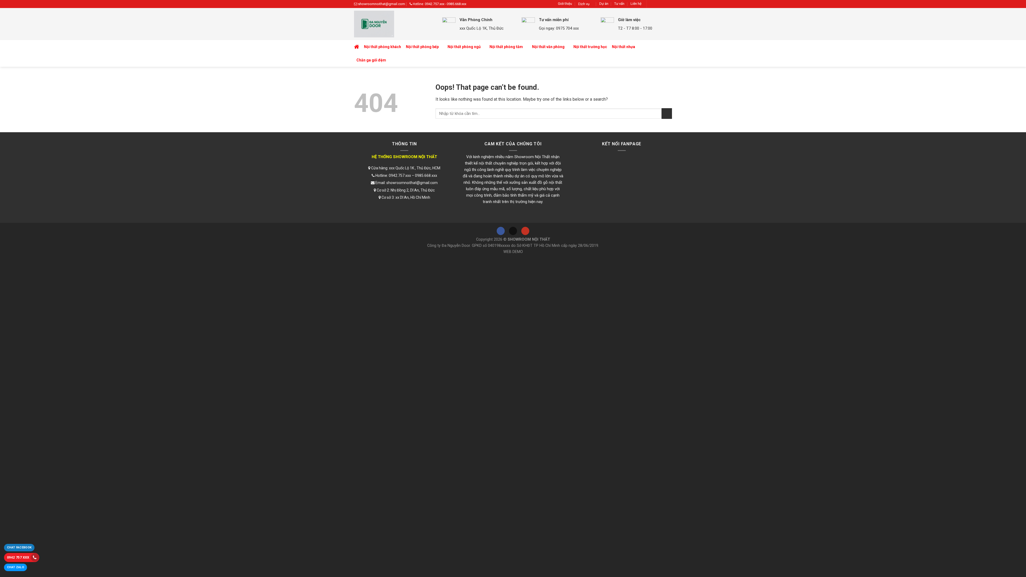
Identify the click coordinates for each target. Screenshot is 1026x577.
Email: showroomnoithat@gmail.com (406, 183)
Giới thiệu (565, 4)
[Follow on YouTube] (668, 4)
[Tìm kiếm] (666, 53)
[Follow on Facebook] (652, 4)
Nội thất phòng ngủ (464, 47)
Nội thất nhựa (623, 47)
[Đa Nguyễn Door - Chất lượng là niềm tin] (394, 24)
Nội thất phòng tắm (506, 47)
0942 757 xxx (18, 557)
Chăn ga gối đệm (371, 60)
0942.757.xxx (434, 4)
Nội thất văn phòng (548, 47)
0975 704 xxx (567, 28)
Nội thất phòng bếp (422, 47)
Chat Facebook (19, 547)
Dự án (603, 4)
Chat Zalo (15, 567)
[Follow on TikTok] (660, 4)
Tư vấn (619, 4)
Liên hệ (636, 4)
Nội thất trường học (590, 47)
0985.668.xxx (456, 4)
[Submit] (667, 113)
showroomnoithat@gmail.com (381, 4)
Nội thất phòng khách (382, 47)
